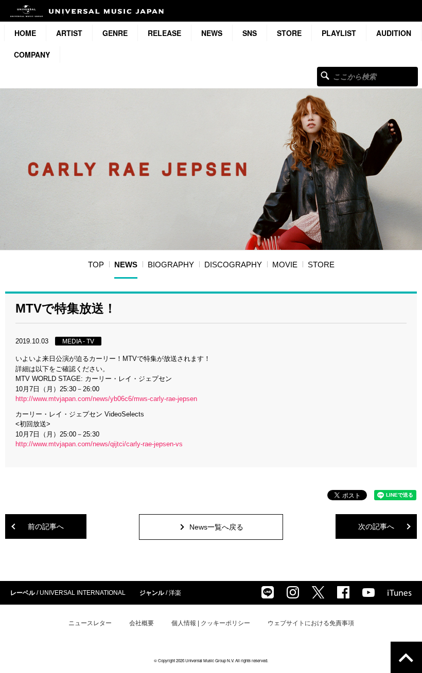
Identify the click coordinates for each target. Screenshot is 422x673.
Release (164, 33)
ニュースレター (90, 623)
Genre (115, 33)
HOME (25, 33)
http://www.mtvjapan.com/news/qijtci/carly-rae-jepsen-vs (99, 444)
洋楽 (175, 592)
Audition (393, 33)
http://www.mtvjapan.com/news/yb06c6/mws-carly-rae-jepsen (106, 399)
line (267, 592)
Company (32, 54)
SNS (249, 33)
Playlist (339, 33)
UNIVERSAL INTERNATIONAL (83, 592)
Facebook (343, 592)
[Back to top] (406, 657)
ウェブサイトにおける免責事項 (311, 623)
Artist (69, 33)
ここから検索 (325, 75)
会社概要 (141, 623)
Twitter (318, 592)
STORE (289, 33)
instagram (293, 592)
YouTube (368, 592)
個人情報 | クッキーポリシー (210, 623)
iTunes (400, 593)
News (211, 33)
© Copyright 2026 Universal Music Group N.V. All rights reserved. (211, 660)
